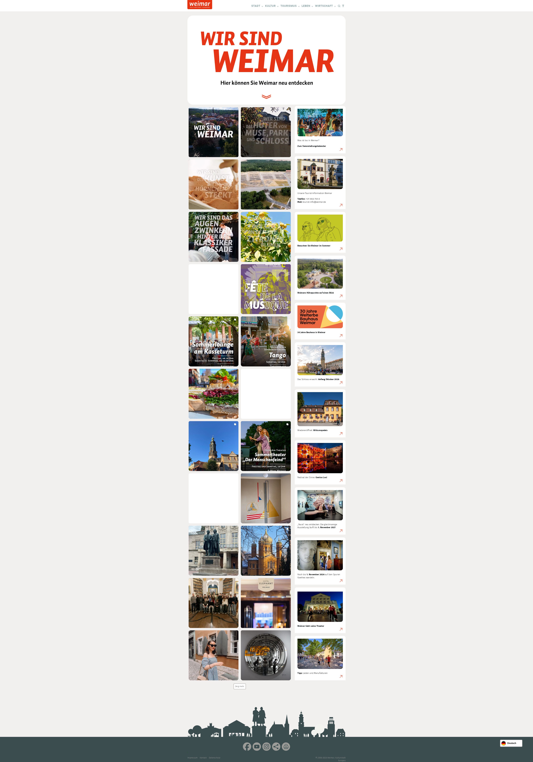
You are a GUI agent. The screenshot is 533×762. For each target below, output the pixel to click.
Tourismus (289, 6)
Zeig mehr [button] (239, 686)
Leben (306, 6)
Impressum (192, 758)
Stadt (255, 6)
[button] (214, 132)
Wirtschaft (324, 6)
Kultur (270, 6)
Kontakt (203, 758)
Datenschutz (214, 758)
